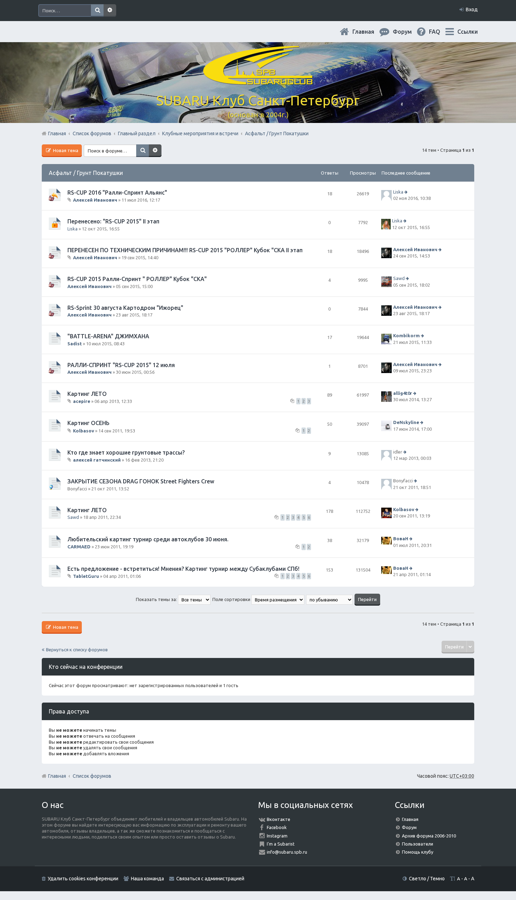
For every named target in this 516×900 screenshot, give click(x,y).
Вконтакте (278, 819)
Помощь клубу (417, 851)
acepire (81, 401)
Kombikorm (406, 335)
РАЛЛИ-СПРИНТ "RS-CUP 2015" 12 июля (121, 365)
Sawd (399, 278)
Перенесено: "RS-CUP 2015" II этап (113, 221)
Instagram (277, 835)
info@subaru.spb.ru (287, 851)
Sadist (74, 343)
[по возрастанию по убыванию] (329, 599)
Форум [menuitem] (407, 31)
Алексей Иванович (95, 199)
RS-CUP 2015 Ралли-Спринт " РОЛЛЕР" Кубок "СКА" (137, 279)
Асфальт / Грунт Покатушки (86, 173)
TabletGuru (86, 576)
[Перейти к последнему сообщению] (406, 191)
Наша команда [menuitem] (147, 878)
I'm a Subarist (281, 843)
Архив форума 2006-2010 (429, 835)
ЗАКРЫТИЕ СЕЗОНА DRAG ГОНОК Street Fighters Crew (140, 481)
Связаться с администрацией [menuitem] (210, 878)
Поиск (97, 10)
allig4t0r (402, 393)
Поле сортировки (231, 599)
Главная (369, 31)
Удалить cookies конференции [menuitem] (83, 878)
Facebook (277, 827)
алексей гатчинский (97, 459)
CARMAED (79, 546)
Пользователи (417, 843)
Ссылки (467, 31)
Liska (398, 191)
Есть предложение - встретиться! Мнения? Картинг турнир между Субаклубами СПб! (183, 569)
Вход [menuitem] (472, 9)
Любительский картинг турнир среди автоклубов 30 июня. (148, 539)
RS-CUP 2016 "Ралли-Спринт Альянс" (117, 192)
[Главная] (258, 81)
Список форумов (92, 776)
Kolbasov (83, 430)
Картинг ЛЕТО (87, 394)
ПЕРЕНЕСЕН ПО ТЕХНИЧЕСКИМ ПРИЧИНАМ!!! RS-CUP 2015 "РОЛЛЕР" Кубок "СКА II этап (185, 250)
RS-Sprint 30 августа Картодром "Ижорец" (125, 308)
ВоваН (400, 538)
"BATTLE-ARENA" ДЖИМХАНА (108, 336)
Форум (409, 827)
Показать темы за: (157, 599)
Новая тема (65, 150)
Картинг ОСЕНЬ (88, 423)
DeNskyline (406, 422)
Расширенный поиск (110, 10)
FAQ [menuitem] (440, 31)
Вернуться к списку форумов (77, 649)
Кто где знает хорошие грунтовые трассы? (126, 452)
